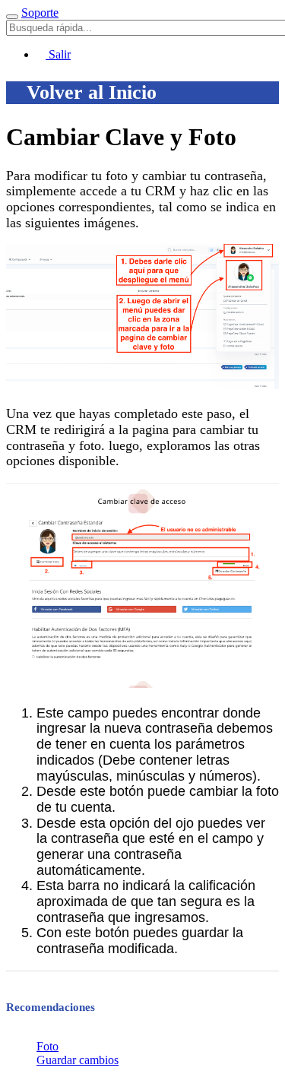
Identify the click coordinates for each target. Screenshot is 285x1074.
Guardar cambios (77, 1059)
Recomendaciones (50, 1007)
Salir (58, 54)
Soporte (40, 12)
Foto (47, 1046)
